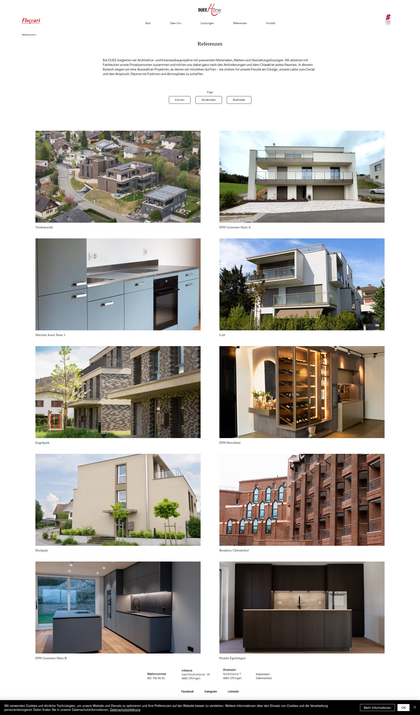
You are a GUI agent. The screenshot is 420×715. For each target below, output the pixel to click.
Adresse (187, 670)
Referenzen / (29, 34)
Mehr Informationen (377, 707)
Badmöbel (239, 99)
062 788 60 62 (156, 678)
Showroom (229, 669)
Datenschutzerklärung (125, 709)
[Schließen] (414, 707)
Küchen (179, 99)
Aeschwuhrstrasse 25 (196, 674)
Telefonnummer (156, 674)
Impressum (263, 674)
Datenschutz (264, 678)
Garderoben (208, 99)
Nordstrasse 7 (232, 674)
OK (403, 707)
